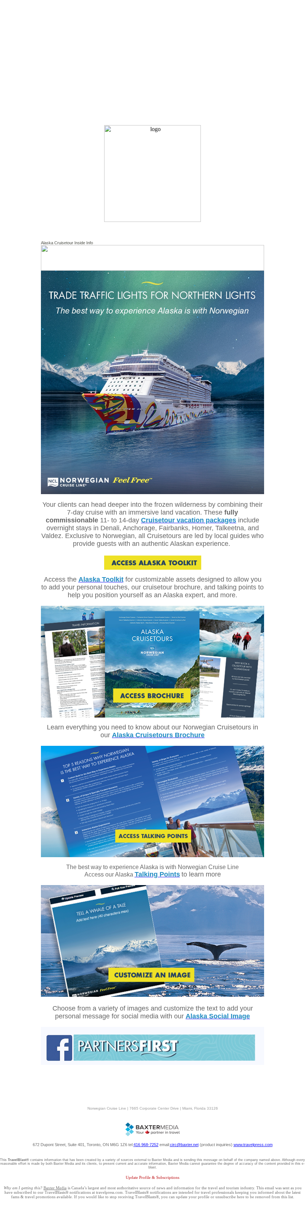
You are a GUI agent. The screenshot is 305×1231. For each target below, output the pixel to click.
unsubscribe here (229, 1197)
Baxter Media (55, 1188)
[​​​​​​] (152, 995)
